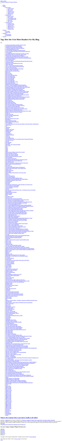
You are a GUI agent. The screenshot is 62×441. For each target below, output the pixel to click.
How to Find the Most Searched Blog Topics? (14, 208)
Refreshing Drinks (8, 283)
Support (4, 36)
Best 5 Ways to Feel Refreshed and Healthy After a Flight (16, 86)
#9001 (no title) (8, 407)
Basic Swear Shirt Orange (10, 77)
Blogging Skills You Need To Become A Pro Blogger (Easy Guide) (18, 110)
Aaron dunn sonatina (9, 62)
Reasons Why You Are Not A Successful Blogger (14, 281)
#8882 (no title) (8, 395)
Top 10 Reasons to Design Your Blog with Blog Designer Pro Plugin (18, 336)
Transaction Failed (8, 342)
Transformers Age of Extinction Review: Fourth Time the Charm (17, 343)
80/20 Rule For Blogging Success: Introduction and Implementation (18, 57)
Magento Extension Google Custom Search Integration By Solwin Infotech (19, 248)
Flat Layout (10, 20)
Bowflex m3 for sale (9, 114)
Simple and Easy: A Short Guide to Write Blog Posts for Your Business (18, 302)
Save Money (7, 290)
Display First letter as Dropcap (11, 153)
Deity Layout (10, 9)
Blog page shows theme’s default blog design (14, 104)
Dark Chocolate (8, 142)
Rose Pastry (7, 287)
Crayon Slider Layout (12, 18)
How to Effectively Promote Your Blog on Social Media (16, 207)
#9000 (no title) (8, 406)
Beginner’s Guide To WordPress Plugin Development (15, 85)
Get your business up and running (11, 186)
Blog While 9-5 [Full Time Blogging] (12, 106)
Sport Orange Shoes (9, 307)
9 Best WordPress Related (10, 59)
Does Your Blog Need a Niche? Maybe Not (13, 160)
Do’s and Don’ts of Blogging (10, 158)
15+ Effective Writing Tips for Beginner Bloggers (14, 48)
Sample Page (7, 289)
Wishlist (6, 377)
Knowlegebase (8, 34)
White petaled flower (9, 369)
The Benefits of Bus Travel (10, 319)
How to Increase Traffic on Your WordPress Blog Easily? (16, 212)
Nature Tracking (8, 266)
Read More (2, 423)
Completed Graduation (9, 134)
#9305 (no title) (8, 410)
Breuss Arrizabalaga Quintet (10, 120)
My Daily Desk (8, 259)
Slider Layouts (8, 305)
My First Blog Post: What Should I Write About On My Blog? (17, 260)
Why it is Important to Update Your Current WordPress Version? (17, 371)
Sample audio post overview (10, 288)
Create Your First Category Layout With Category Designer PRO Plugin (19, 139)
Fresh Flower (7, 182)
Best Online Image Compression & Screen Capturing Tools (16, 92)
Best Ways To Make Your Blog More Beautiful (14, 93)
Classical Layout (8, 22)
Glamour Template (8, 187)
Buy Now (2, 429)
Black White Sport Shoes (10, 102)
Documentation (8, 35)
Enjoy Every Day (8, 166)
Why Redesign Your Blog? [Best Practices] (13, 372)
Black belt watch (8, 100)
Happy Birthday (8, 191)
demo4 (6, 149)
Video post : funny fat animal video (12, 351)
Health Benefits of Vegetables (11, 192)
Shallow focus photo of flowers (11, 296)
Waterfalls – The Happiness (10, 356)
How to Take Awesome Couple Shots (12, 227)
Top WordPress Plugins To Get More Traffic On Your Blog (16, 341)
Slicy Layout (10, 21)
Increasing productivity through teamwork (13, 237)
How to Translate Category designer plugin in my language (16, 228)
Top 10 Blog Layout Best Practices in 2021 (13, 335)
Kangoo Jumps (8, 241)
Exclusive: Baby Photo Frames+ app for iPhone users (15, 168)
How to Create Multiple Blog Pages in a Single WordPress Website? (18, 205)
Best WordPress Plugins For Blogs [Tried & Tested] (15, 97)
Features (4, 30)
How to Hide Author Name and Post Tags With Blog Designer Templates (19, 210)
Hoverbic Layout (11, 24)
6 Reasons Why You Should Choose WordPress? (14, 55)
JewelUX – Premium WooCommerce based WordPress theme (17, 239)
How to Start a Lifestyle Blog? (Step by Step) (14, 225)
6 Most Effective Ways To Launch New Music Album (15, 54)
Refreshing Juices (8, 284)
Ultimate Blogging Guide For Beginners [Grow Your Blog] (16, 345)
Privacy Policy (8, 276)
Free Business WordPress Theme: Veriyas (13, 180)
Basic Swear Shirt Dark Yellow (11, 75)
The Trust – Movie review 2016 (11, 325)
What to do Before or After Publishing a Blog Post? (15, 367)
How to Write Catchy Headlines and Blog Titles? (14, 233)
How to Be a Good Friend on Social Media (13, 198)
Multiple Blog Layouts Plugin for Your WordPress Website (16, 256)
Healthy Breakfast (8, 193)
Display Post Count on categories (11, 154)
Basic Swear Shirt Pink (9, 78)
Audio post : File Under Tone (11, 67)
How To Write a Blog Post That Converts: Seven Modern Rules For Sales (19, 231)
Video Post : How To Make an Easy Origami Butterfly (15, 352)
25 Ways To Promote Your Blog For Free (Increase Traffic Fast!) (17, 51)
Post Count (7, 31)
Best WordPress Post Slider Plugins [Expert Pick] (14, 99)
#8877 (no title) (8, 403)
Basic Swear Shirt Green (10, 76)
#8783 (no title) (8, 383)
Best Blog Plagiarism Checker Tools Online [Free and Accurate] (17, 87)
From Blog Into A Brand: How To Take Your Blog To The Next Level (18, 184)
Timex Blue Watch (8, 331)
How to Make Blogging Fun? (11, 214)
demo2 (6, 147)
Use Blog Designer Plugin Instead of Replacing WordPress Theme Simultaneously (21, 348)
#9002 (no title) (8, 399)
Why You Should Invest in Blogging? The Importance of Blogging (18, 375)
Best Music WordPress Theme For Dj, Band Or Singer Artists (17, 91)
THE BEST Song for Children (11, 320)
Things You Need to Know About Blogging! (13, 327)
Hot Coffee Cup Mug (9, 196)
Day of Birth (7, 143)
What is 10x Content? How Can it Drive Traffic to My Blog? (17, 364)
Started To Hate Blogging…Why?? (12, 313)
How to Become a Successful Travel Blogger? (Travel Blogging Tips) (18, 201)
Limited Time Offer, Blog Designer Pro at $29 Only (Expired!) (17, 247)
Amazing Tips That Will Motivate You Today (14, 63)
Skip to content (3, 1)
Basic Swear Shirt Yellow (10, 82)
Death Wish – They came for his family (12, 144)
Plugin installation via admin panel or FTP (13, 274)
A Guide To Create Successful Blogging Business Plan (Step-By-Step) (18, 61)
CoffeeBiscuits (8, 131)
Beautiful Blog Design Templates (11, 83)
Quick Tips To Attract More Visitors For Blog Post (15, 279)
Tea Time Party (8, 317)
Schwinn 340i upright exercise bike (12, 292)
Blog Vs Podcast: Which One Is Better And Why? (15, 105)
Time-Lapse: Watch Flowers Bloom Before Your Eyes (15, 329)
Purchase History (8, 278)
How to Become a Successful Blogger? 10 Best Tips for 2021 (17, 199)
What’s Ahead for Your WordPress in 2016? (13, 368)
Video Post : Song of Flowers (11, 353)
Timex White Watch (9, 332)
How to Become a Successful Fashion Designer (14, 200)
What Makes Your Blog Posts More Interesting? (14, 366)
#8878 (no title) (8, 391)
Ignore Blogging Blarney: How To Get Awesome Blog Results (17, 235)
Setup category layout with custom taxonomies (14, 293)
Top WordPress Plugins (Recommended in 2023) (14, 340)
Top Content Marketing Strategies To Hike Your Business (16, 339)
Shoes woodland (8, 298)
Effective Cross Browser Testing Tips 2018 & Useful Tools (16, 162)
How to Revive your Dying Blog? (11, 221)
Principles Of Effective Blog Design (12, 275)
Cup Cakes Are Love (9, 140)
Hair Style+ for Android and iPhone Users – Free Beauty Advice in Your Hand (20, 189)
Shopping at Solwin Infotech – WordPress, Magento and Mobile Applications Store (21, 300)
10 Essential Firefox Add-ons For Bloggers (13, 46)
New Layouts (8, 7)
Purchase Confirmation (9, 277)
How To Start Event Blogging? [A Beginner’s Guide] (15, 226)
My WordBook (8, 264)
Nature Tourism (8, 265)
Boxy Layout (10, 17)
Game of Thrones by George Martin (12, 185)
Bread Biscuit (8, 119)
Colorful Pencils (8, 133)
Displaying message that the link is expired (13, 156)
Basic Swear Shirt (8, 74)
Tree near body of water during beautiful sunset (14, 344)
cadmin (6, 420)
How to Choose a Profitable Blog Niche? (13, 204)
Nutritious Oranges (9, 271)
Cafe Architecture (8, 122)
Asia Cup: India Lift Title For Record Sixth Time (14, 66)
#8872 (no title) (8, 388)
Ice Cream (7, 234)
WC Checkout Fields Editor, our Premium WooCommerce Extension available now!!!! (21, 357)
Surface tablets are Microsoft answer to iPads (13, 315)
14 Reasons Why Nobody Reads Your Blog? (13, 47)
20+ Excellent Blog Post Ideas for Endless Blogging (15, 50)
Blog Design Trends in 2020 (10, 103)
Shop (6, 299)
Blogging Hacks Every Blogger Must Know (13, 109)
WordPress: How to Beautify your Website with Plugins (16, 381)
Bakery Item (7, 72)
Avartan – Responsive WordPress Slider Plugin (14, 68)
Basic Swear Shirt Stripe (10, 80)
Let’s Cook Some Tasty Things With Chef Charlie (14, 246)
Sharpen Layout (11, 29)
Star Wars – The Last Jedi (10, 311)
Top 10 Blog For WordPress (10, 333)
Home (4, 5)
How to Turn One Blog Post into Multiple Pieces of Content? (17, 230)
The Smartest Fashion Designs (11, 324)
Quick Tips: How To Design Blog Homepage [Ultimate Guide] (17, 280)
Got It (1, 439)
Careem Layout (11, 8)
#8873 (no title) (8, 389)
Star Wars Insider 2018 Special (11, 312)
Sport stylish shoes (8, 310)
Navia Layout (10, 27)
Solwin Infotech (33, 436)
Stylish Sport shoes (9, 314)
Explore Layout (11, 23)
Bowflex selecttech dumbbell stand (12, 115)
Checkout (7, 128)
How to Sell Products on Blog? (11, 222)
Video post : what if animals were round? (13, 354)
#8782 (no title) (8, 408)
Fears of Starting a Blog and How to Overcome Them (15, 172)
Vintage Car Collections (9, 355)
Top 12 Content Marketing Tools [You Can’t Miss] (15, 337)
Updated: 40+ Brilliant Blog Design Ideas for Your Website (16, 346)
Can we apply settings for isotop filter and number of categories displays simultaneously (22, 123)
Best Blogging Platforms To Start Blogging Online (15, 88)
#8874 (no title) (8, 402)
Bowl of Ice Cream (9, 116)
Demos (4, 6)
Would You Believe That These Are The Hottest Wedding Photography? (19, 382)
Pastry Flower (8, 273)
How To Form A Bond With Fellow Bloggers (14, 209)
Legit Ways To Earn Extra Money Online (13, 245)
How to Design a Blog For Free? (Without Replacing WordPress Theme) (19, 206)
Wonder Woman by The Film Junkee (12, 378)
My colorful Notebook (9, 258)
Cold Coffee (7, 132)
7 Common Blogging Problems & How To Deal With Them (16, 56)
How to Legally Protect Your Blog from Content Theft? (16, 213)
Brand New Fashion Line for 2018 (12, 118)
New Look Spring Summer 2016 (11, 269)
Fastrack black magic (9, 170)
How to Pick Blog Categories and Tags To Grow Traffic (16, 220)
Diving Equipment (8, 157)
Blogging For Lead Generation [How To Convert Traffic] (16, 108)
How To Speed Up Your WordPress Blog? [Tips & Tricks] (16, 223)
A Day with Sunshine (9, 60)
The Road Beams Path (9, 323)
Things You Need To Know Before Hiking (13, 328)
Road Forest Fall (8, 286)
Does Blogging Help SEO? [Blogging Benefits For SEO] (16, 159)
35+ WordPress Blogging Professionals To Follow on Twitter (17, 53)
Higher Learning (8, 194)
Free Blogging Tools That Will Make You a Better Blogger (16, 179)
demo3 (6, 148)
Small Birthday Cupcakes (10, 306)
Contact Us (7, 135)
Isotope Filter (7, 32)
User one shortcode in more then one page (13, 349)
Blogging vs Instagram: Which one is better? (13, 112)
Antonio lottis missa (9, 64)
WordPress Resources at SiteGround (12, 379)
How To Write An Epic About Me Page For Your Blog (15, 232)
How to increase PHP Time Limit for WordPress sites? (15, 211)
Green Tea (7, 188)
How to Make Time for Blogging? (11, 217)
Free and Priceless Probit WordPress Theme (13, 178)
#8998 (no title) (8, 386)
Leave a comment (39, 420)
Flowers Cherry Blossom (10, 177)
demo (6, 146)
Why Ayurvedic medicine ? (10, 370)
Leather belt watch (8, 244)
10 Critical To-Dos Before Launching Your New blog (15, 44)
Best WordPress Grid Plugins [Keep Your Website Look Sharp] (17, 96)
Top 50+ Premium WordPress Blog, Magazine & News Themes (17, 338)
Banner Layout (11, 16)
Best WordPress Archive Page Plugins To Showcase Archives (17, 94)
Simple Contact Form (9, 303)
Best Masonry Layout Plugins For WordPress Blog (15, 90)
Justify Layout (10, 25)
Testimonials (7, 318)
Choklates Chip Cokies (9, 129)
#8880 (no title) (8, 405)
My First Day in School (9, 261)
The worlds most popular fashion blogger (13, 326)
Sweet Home (7, 316)
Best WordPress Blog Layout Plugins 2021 (13, 95)
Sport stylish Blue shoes (9, 309)
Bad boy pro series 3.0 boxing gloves (12, 70)
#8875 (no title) (8, 398)
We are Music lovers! (9, 358)
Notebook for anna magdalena (11, 270)
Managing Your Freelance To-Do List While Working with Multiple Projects (19, 249)
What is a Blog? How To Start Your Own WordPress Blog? (16, 365)
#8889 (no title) (8, 404)
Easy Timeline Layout (12, 19)
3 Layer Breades (8, 52)
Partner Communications (10, 272)
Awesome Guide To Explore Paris (11, 69)
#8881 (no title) (8, 394)
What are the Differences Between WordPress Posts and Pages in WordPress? (20, 363)
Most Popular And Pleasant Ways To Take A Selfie (15, 254)
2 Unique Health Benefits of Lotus (12, 49)
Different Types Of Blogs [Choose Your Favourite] (15, 152)
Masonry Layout (8, 250)
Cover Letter (7, 136)
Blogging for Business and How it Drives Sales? (14, 107)
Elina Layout (10, 10)
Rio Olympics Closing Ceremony (11, 285)
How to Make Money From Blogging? (12, 215)
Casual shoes (7, 127)
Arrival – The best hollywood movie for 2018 (14, 65)
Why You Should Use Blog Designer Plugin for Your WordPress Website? (19, 376)
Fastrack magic (8, 171)
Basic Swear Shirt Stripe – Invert (11, 81)
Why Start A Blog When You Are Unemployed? (14, 373)
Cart (6, 126)
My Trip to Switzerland (9, 263)
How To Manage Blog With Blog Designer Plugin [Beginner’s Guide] (18, 218)
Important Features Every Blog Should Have (13, 236)
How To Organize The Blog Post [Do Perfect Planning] (16, 219)
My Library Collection (9, 262)
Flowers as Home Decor (10, 175)
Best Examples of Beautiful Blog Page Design (14, 89)
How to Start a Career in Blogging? (12, 224)
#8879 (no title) (8, 392)
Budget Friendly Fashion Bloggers (12, 121)
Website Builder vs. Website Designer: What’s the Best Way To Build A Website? (20, 362)
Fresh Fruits (7, 183)
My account (7, 257)
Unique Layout (8, 14)
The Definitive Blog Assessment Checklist (13, 322)
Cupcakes (7, 141)
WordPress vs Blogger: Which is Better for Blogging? (15, 380)
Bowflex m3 (7, 113)
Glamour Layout (11, 11)
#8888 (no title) (8, 397)
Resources (5, 33)
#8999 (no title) (8, 396)
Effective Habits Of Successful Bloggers (13, 164)
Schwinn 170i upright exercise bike (12, 291)
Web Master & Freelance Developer (12, 361)
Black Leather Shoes (9, 101)
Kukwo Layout (11, 12)
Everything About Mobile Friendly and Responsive (15, 167)
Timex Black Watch (9, 330)
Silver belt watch (8, 301)
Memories (7, 252)
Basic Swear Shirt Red (9, 79)
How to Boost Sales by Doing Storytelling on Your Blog (16, 202)
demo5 (6, 151)
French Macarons (8, 181)
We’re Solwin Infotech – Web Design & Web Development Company (18, 359)
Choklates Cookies (9, 130)
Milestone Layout (11, 26)
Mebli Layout (10, 13)
